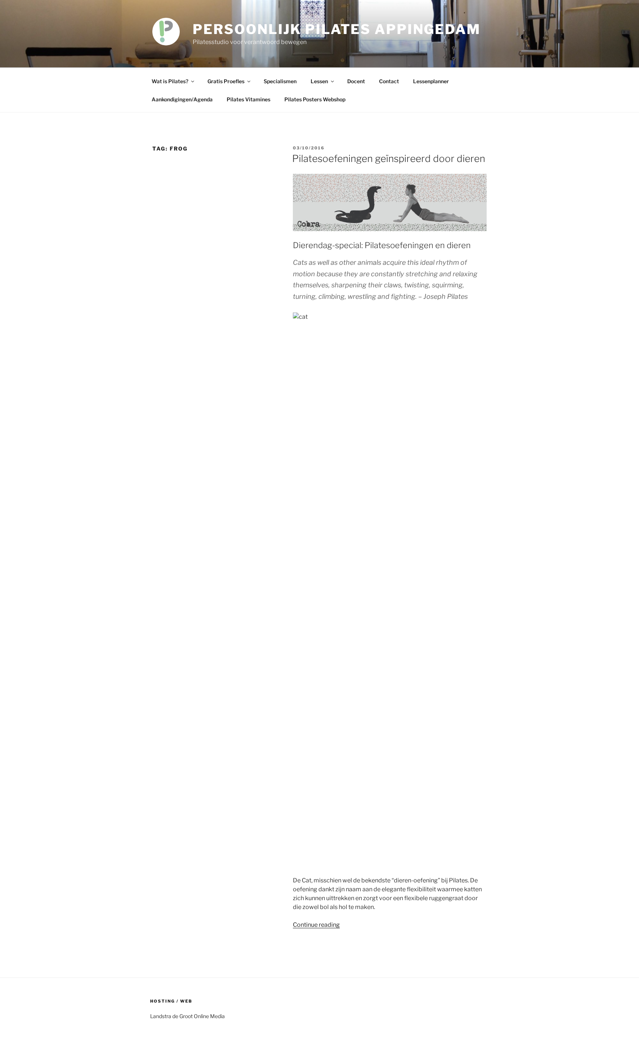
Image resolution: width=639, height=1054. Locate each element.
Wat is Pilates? (170, 81)
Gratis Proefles (225, 81)
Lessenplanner (431, 81)
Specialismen (280, 81)
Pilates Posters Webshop (314, 99)
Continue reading (316, 924)
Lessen (319, 81)
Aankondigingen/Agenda (182, 99)
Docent (356, 81)
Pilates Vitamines (248, 99)
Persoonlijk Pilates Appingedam (336, 29)
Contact (389, 81)
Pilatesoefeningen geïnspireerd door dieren (388, 158)
